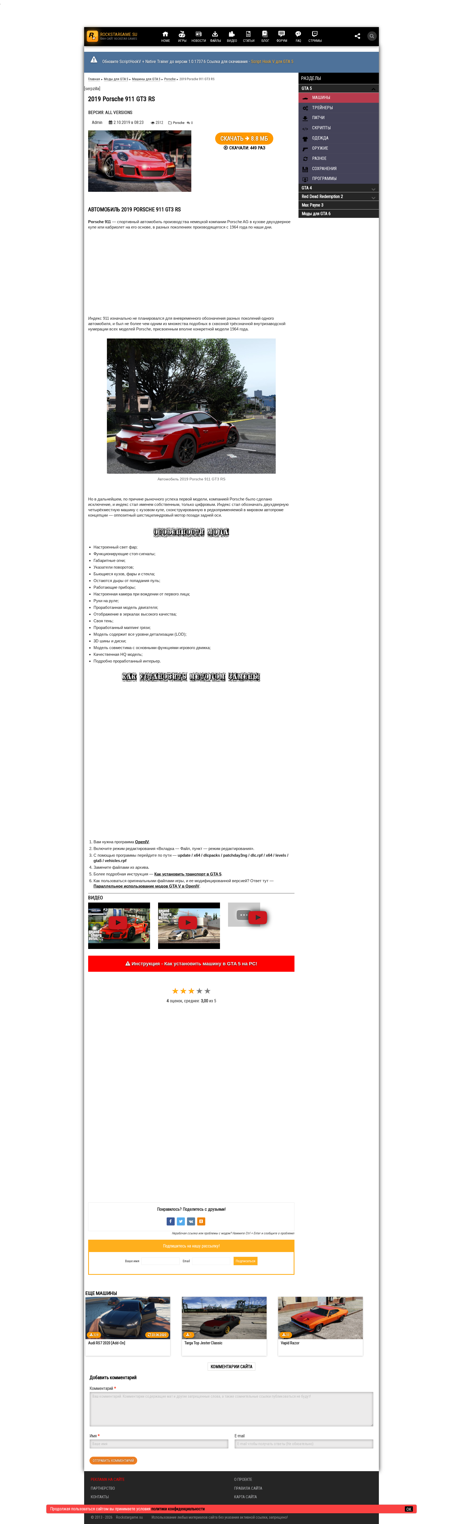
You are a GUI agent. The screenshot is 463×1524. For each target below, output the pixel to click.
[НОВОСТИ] (203, 34)
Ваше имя (132, 1261)
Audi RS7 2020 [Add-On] (106, 1343)
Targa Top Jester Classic (203, 1343)
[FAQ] (303, 34)
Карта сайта (245, 1496)
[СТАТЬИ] (253, 34)
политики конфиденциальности (178, 1508)
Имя (94, 1435)
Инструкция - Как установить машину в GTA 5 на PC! (193, 963)
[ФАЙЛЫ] (220, 34)
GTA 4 (307, 187)
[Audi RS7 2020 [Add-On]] (127, 1318)
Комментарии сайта (231, 1366)
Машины (320, 97)
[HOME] (170, 34)
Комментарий (102, 1388)
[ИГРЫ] (187, 34)
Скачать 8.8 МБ (244, 138)
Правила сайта (248, 1488)
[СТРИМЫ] (320, 34)
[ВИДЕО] (237, 34)
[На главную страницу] (92, 36)
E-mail (239, 1435)
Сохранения (324, 168)
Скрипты (321, 127)
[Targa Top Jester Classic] (224, 1318)
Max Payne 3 (312, 205)
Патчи (317, 117)
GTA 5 (307, 88)
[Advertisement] (127, 274)
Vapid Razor (290, 1343)
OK (408, 1509)
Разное (318, 158)
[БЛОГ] (270, 34)
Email (186, 1261)
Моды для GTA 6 (316, 213)
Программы (324, 178)
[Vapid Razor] (320, 1318)
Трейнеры (322, 107)
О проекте (243, 1479)
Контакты (100, 1496)
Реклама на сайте (108, 1479)
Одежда (319, 138)
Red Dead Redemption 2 (322, 196)
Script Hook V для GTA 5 (272, 61)
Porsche (178, 123)
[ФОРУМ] (286, 34)
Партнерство (103, 1488)
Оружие (319, 148)
